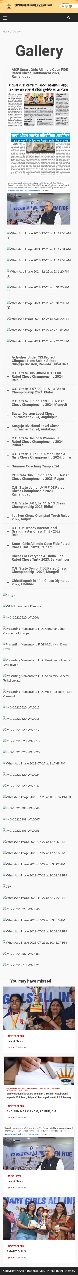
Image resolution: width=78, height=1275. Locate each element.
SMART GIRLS (39, 1218)
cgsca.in (11, 1047)
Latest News (39, 1008)
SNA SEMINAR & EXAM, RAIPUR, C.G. (39, 1078)
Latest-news (14, 1176)
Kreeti (51, 1270)
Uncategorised (15, 1036)
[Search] (68, 17)
